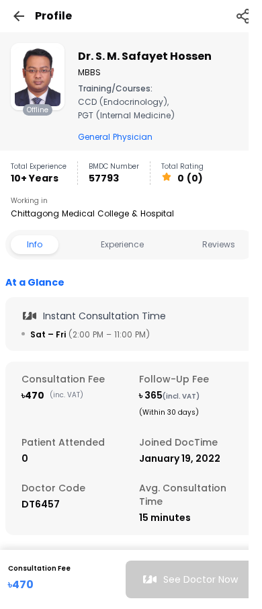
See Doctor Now (200, 579)
